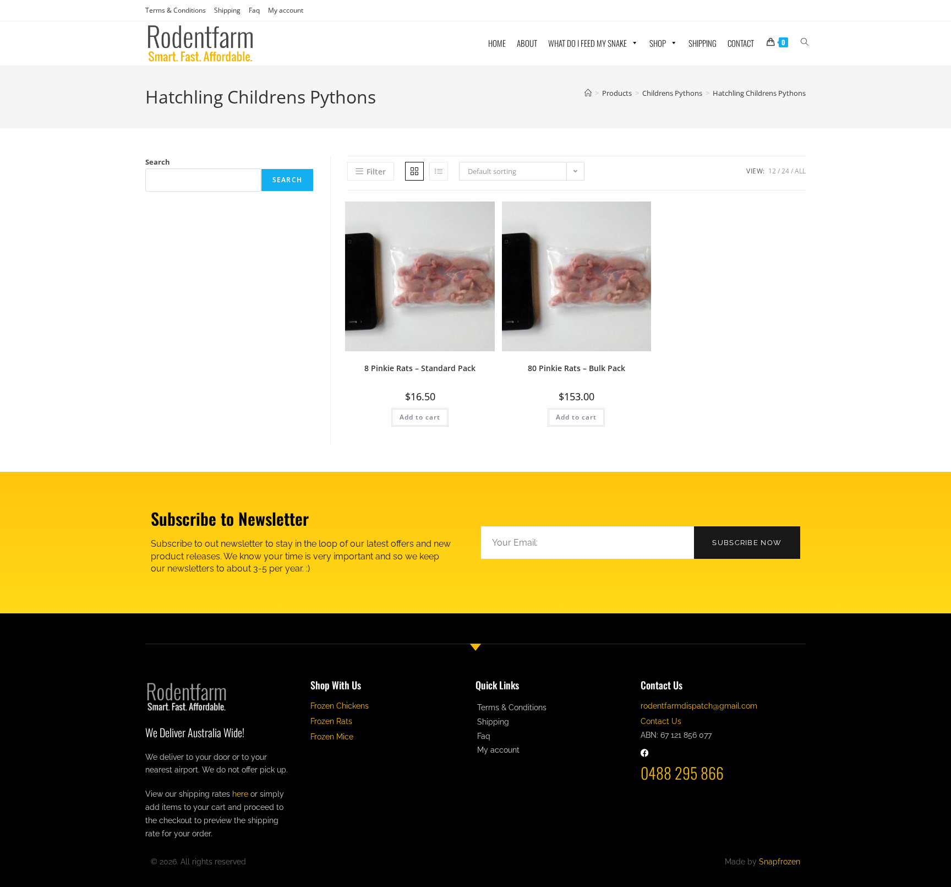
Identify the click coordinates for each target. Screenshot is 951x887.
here (240, 794)
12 (772, 171)
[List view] (438, 171)
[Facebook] (645, 753)
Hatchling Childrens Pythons (759, 93)
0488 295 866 (682, 772)
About (527, 43)
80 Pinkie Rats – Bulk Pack (576, 368)
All (800, 171)
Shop (657, 43)
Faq (254, 10)
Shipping (227, 10)
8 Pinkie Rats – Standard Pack (420, 368)
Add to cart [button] (420, 417)
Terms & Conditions (175, 10)
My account (285, 10)
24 (785, 171)
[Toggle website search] (804, 41)
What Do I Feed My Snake (587, 43)
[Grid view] (414, 171)
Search (157, 162)
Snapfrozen (779, 861)
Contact (741, 43)
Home (497, 43)
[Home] (588, 93)
